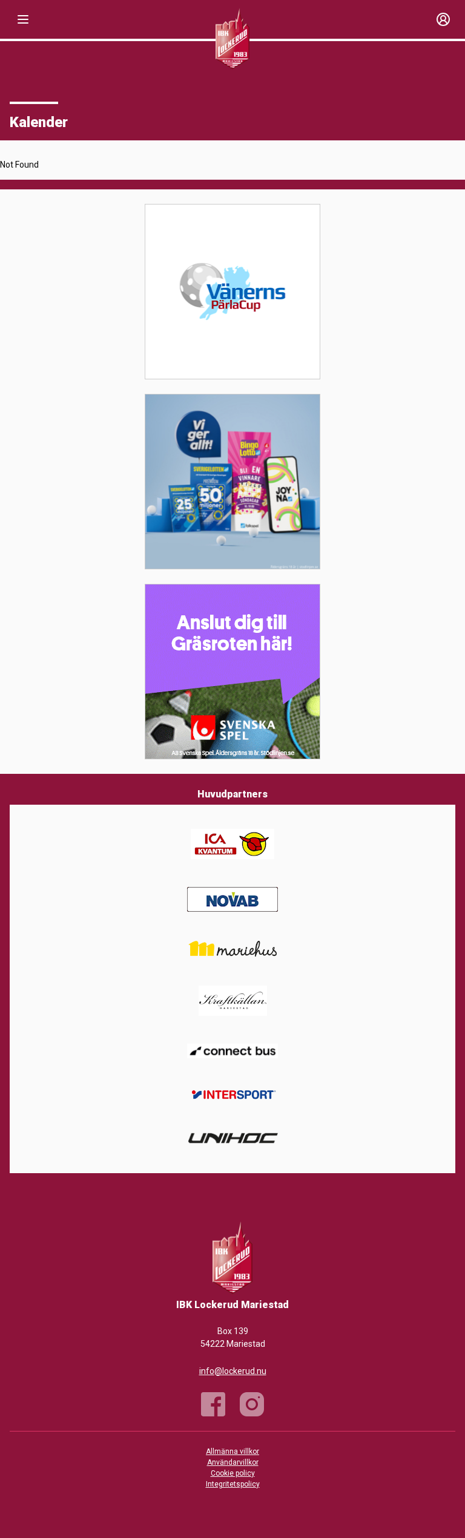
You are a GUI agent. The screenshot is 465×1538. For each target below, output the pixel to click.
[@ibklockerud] (252, 1404)
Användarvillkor (233, 1462)
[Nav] (23, 19)
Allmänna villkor (232, 1451)
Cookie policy (233, 1473)
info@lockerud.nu (232, 1371)
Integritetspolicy (233, 1484)
